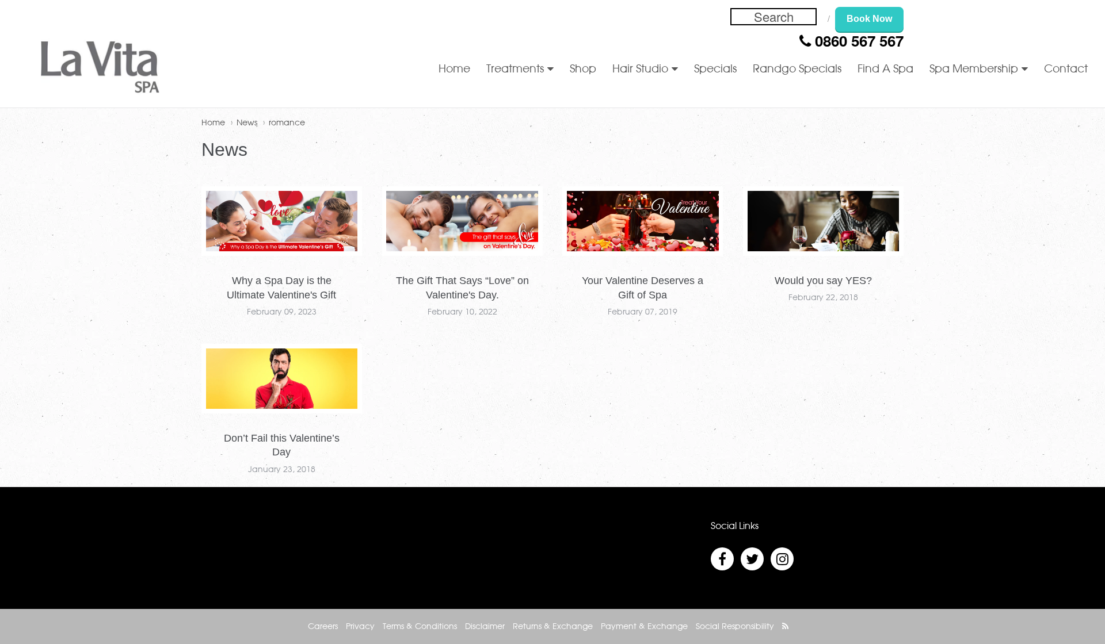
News (247, 123)
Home (454, 69)
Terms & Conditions (420, 627)
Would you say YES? (823, 280)
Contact (1066, 69)
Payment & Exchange (644, 627)
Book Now (869, 19)
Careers (323, 627)
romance (287, 123)
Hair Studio (640, 69)
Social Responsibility (735, 627)
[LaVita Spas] (100, 69)
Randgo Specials (797, 69)
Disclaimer (485, 627)
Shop (583, 69)
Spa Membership (973, 69)
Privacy (360, 627)
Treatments (515, 69)
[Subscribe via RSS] (785, 627)
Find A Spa (885, 69)
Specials (715, 69)
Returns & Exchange (553, 627)
